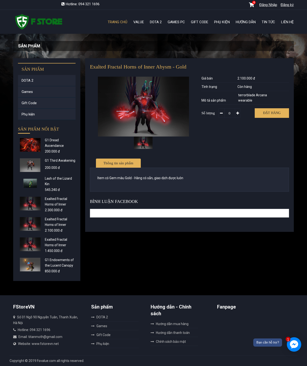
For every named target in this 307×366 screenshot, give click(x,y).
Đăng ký (287, 5)
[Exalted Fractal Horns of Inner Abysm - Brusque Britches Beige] (30, 244)
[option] (143, 107)
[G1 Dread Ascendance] (30, 145)
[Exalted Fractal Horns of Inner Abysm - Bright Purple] (30, 203)
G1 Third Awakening (60, 160)
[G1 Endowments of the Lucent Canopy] (30, 264)
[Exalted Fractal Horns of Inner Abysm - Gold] (30, 224)
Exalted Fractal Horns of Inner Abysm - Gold (56, 224)
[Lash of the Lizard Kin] (30, 183)
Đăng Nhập (268, 5)
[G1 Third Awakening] (30, 165)
